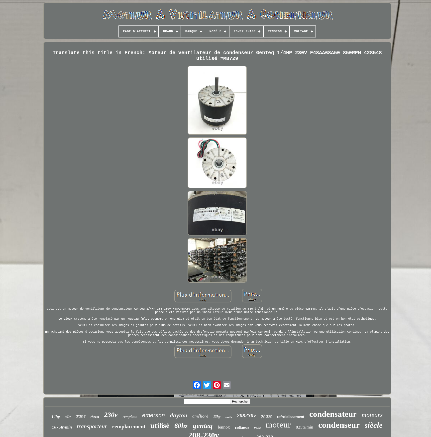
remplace (129, 416)
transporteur (92, 426)
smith (228, 417)
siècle (374, 425)
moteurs (372, 415)
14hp (56, 416)
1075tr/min (62, 427)
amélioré (200, 416)
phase (266, 416)
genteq (203, 426)
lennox (224, 427)
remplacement (128, 426)
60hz (181, 426)
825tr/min (304, 427)
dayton (178, 415)
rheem (95, 417)
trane (81, 416)
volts (257, 428)
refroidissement (290, 417)
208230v (246, 416)
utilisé (159, 425)
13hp (216, 417)
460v (68, 417)
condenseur (339, 425)
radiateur (242, 428)
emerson (153, 415)
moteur (278, 425)
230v (110, 415)
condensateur (333, 414)
